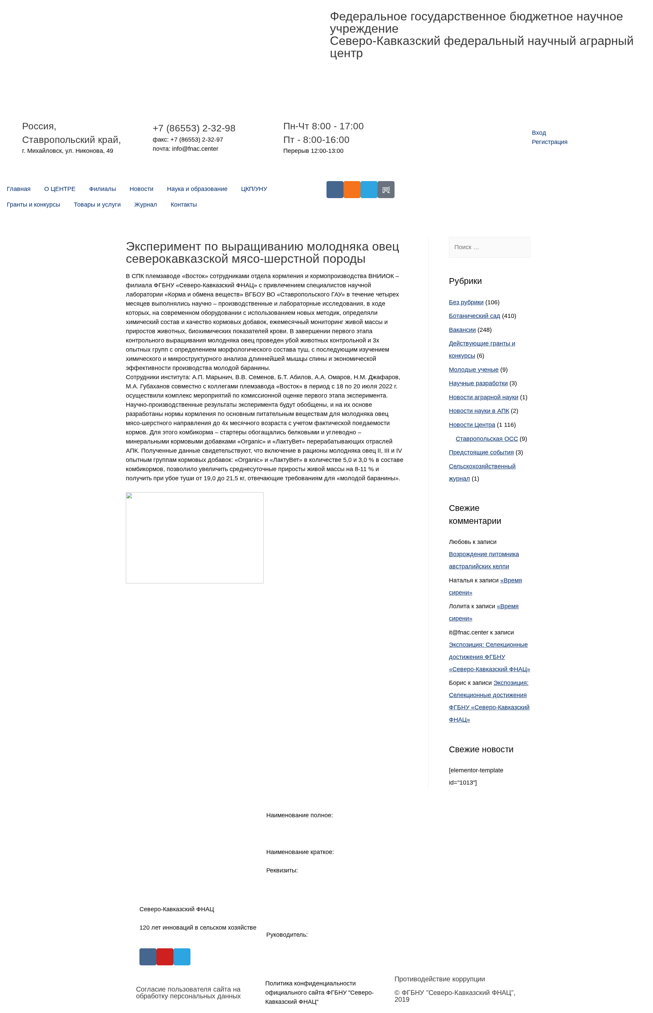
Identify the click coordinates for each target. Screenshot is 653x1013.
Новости (141, 189)
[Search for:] (489, 247)
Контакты (184, 204)
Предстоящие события (481, 452)
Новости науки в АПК (479, 410)
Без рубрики (466, 302)
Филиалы (102, 189)
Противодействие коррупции (440, 979)
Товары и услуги (97, 204)
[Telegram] (369, 189)
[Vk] (335, 189)
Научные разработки (478, 383)
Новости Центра (472, 424)
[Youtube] (164, 956)
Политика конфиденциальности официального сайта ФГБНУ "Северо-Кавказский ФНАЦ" (319, 992)
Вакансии (462, 329)
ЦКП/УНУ (254, 189)
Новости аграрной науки (483, 397)
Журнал (145, 204)
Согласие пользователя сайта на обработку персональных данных (188, 992)
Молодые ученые (474, 369)
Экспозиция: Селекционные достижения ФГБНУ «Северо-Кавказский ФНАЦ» (489, 657)
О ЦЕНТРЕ (60, 189)
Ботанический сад (474, 315)
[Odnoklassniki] (352, 189)
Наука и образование (197, 189)
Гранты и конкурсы (33, 204)
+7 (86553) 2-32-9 (191, 128)
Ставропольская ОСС (487, 438)
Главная (19, 189)
